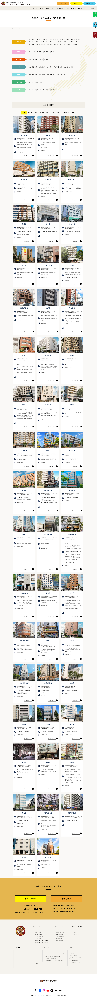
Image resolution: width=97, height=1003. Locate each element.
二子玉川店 (44, 41)
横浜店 (31, 51)
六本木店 (51, 39)
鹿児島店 (54, 90)
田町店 (38, 39)
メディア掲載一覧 (39, 936)
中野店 (56, 44)
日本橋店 (31, 44)
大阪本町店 (50, 74)
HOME (15, 28)
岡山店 (31, 82)
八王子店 (75, 44)
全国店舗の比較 (59, 940)
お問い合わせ (89, 3)
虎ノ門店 (58, 39)
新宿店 (52, 41)
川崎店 (53, 51)
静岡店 (55, 67)
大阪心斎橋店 (33, 74)
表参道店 (44, 39)
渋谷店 (78, 39)
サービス (31, 8)
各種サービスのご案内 (61, 932)
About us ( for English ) (42, 940)
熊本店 (48, 90)
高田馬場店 (58, 41)
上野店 (43, 44)
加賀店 (71, 67)
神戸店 (63, 74)
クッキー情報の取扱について (76, 962)
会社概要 (37, 930)
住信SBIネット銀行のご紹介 (51, 958)
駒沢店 (38, 41)
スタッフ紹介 (38, 932)
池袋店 (38, 44)
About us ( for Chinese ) (42, 942)
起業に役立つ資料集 (20, 966)
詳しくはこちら (28, 155)
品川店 (73, 39)
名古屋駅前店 (33, 67)
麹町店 (66, 41)
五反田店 (50, 44)
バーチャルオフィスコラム (22, 953)
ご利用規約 (71, 953)
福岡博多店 (40, 90)
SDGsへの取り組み (73, 960)
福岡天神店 (32, 90)
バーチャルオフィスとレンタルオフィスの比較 (26, 959)
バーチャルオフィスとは (21, 957)
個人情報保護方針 (73, 955)
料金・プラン (40, 8)
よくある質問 (91, 8)
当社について (70, 8)
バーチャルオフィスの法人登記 (23, 961)
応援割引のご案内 (60, 934)
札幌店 (41, 59)
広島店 (36, 82)
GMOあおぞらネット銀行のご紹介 (52, 956)
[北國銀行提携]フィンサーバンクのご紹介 (54, 960)
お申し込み (63, 3)
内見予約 (76, 3)
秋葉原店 (72, 41)
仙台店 (46, 59)
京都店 (57, 74)
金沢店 (66, 67)
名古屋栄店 (42, 67)
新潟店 (60, 67)
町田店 (69, 44)
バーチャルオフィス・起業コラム (23, 955)
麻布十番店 (65, 39)
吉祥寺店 (62, 44)
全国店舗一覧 (49, 8)
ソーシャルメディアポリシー (76, 964)
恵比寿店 (31, 41)
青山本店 (31, 39)
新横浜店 (47, 51)
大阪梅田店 (42, 74)
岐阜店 (49, 67)
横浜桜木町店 (38, 51)
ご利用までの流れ (60, 8)
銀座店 (78, 41)
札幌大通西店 (33, 59)
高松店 (42, 82)
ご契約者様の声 (81, 8)
